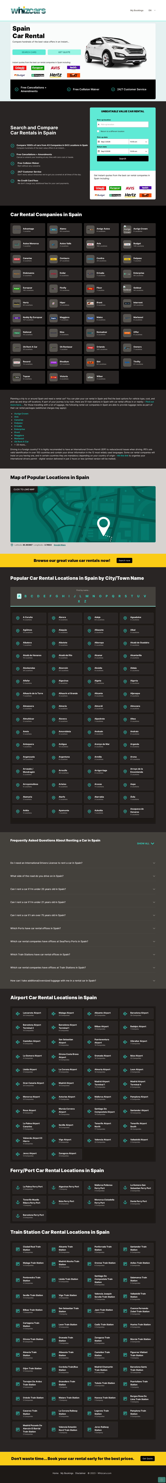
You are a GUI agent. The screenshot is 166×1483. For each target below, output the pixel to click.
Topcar (26, 376)
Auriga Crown (140, 228)
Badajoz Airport (138, 1026)
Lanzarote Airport (32, 1012)
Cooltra (100, 258)
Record (26, 361)
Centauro (64, 258)
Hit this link (122, 455)
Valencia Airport (103, 1139)
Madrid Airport (66, 1083)
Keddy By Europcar (32, 317)
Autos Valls (65, 243)
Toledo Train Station (105, 1383)
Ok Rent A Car (30, 346)
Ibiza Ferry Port (66, 1201)
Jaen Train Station (104, 1310)
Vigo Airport (65, 1139)
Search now (124, 560)
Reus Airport (29, 1110)
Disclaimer (80, 1473)
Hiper (62, 302)
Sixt (98, 361)
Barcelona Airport (139, 1012)
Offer (136, 332)
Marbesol (138, 317)
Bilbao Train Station (33, 1310)
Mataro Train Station (69, 1397)
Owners (137, 346)
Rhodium (64, 361)
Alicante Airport (103, 1012)
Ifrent (99, 302)
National (27, 332)
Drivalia (100, 273)
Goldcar (137, 287)
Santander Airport (139, 1110)
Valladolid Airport (139, 1139)
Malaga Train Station (33, 1263)
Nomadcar (102, 332)
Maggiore (65, 317)
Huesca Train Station (105, 1397)
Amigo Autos (103, 228)
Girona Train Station (33, 1339)
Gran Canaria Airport (33, 1083)
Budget (137, 243)
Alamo (63, 228)
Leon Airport (136, 1069)
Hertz (26, 302)
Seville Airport (66, 1125)
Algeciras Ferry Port (69, 1186)
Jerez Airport (30, 1153)
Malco (100, 317)
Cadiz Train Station (104, 1324)
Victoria (64, 376)
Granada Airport (103, 1055)
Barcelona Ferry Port (33, 1215)
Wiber (100, 376)
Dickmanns (28, 273)
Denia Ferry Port (138, 1201)
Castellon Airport (31, 1041)
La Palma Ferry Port (33, 1186)
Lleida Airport (30, 1069)
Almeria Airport (102, 1069)
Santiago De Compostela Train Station (104, 1279)
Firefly (63, 287)
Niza (62, 332)
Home (55, 1473)
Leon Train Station (68, 1324)
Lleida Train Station (68, 1279)
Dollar (63, 273)
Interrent (138, 302)
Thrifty (136, 361)
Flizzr (99, 287)
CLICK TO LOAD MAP (24, 489)
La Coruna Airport (68, 1069)
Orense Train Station (105, 1263)
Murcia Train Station (140, 1339)
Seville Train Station (33, 1295)
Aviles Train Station (140, 1263)
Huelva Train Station (140, 1324)
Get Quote (64, 52)
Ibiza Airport (136, 1055)
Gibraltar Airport (138, 1041)
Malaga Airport (66, 1012)
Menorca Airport (31, 1096)
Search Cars (29, 52)
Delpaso (137, 258)
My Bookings (136, 10)
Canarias (27, 258)
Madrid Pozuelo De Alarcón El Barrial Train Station (32, 1428)
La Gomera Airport (32, 1055)
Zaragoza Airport (67, 1153)
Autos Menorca (31, 243)
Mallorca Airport (103, 1096)
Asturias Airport (67, 1096)
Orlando (101, 346)
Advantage (28, 228)
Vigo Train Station (68, 1295)
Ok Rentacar (66, 346)
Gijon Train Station (32, 1368)
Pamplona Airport (139, 1096)
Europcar (27, 287)
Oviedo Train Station (33, 1397)
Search (122, 158)
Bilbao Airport (102, 1026)
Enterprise (138, 273)
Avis (99, 243)
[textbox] (122, 124)
